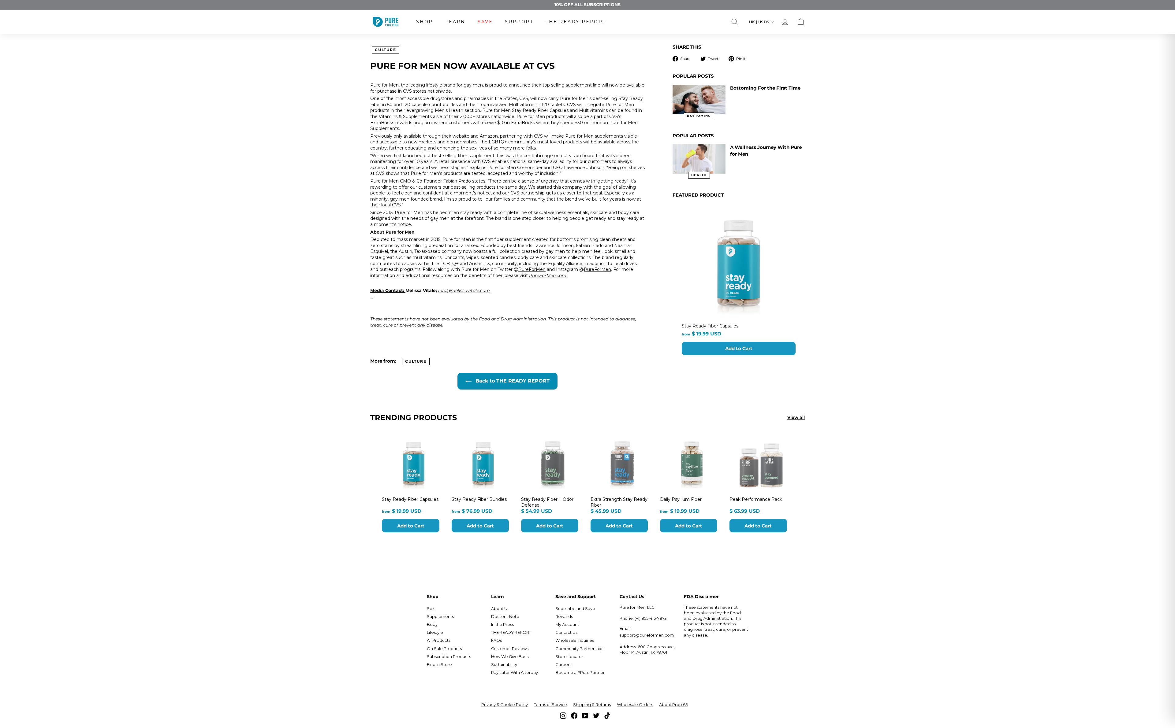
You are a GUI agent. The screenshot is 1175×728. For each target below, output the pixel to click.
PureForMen (532, 269)
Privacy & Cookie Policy (504, 704)
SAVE (485, 21)
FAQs (496, 640)
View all (796, 417)
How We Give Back (510, 656)
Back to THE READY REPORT (512, 381)
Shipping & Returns (592, 704)
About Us (500, 608)
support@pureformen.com (647, 635)
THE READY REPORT (576, 21)
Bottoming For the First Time (765, 88)
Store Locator (569, 656)
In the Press (502, 624)
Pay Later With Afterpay (514, 672)
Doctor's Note (505, 616)
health (699, 175)
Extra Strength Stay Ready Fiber (619, 502)
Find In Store (439, 664)
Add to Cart (738, 348)
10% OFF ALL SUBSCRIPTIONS (587, 4)
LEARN (455, 21)
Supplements (440, 616)
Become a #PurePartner (580, 672)
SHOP (424, 21)
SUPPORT (519, 21)
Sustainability (504, 664)
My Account (567, 624)
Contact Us (566, 632)
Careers (563, 664)
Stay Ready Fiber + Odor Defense (547, 502)
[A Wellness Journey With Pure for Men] (699, 159)
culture (385, 49)
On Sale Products (444, 648)
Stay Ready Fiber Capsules (710, 326)
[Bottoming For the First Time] (699, 99)
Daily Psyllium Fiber (681, 499)
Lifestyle (435, 632)
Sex (431, 608)
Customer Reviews (509, 648)
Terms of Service (550, 704)
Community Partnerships (579, 648)
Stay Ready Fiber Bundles (479, 499)
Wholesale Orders (635, 704)
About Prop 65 (673, 704)
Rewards (564, 616)
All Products (438, 640)
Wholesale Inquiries (574, 640)
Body (432, 624)
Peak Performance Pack (755, 499)
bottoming (699, 116)
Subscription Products (449, 656)
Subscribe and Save (575, 608)
